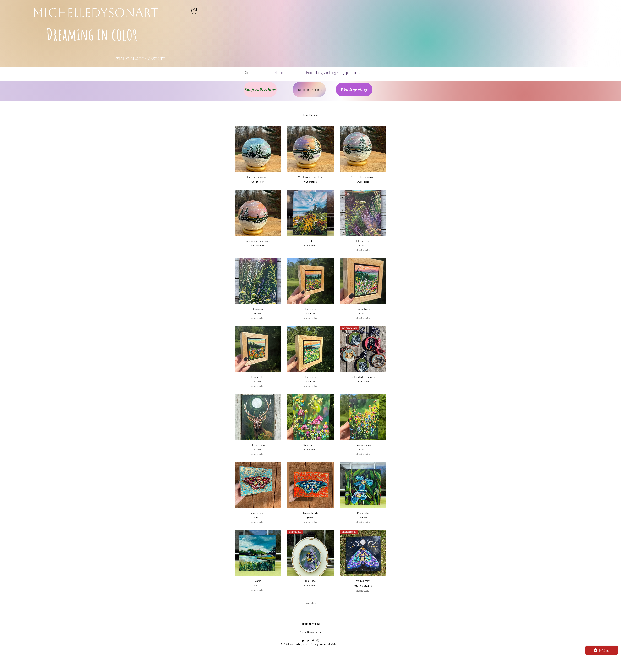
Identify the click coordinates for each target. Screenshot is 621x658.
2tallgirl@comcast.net (140, 59)
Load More (310, 603)
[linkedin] (308, 640)
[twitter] (303, 640)
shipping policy (363, 250)
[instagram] (317, 640)
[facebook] (313, 640)
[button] (194, 10)
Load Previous (310, 114)
